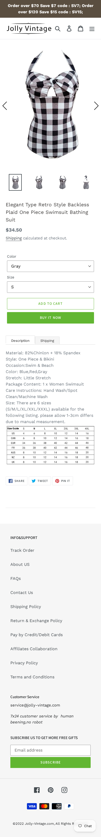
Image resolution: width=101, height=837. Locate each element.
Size (10, 277)
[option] (50, 105)
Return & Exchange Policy (36, 620)
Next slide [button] (96, 106)
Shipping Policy (25, 606)
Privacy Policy (24, 662)
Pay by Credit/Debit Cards (36, 634)
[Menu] (92, 28)
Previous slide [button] (5, 106)
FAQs (15, 578)
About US (20, 564)
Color (11, 256)
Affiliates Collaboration (33, 648)
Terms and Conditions (32, 676)
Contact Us (21, 592)
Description (20, 341)
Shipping (14, 238)
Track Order (22, 550)
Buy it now (50, 317)
